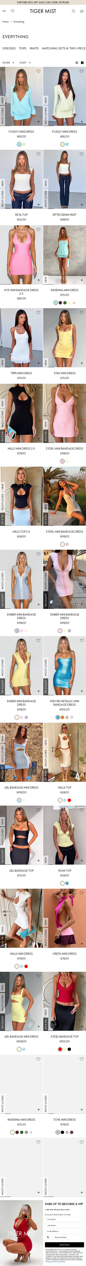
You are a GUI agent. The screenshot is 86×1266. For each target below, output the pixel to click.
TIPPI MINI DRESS (21, 373)
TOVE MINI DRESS (64, 1119)
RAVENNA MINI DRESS (64, 290)
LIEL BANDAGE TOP (21, 870)
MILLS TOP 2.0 (21, 531)
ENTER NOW (64, 1245)
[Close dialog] (82, 1203)
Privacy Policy (52, 1262)
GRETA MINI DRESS (65, 954)
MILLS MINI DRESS (21, 954)
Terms (62, 1262)
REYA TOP (21, 215)
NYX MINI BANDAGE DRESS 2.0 (21, 291)
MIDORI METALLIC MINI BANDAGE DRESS (64, 703)
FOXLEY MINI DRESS (21, 131)
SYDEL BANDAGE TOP (64, 1036)
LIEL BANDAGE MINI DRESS (21, 787)
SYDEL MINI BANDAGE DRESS (64, 448)
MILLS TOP (64, 787)
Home (6, 21)
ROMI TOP (64, 870)
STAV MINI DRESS (65, 373)
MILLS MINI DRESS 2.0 (21, 448)
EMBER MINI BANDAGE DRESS (21, 616)
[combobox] (49, 1237)
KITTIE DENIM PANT (64, 215)
